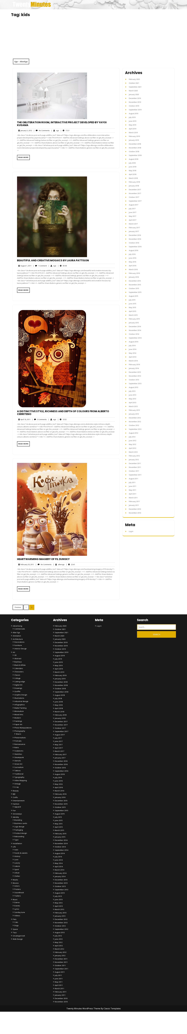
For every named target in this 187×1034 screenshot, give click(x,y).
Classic (17, 675)
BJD (14, 794)
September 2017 (135, 201)
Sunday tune (19, 912)
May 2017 (132, 216)
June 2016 (132, 258)
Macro (18, 734)
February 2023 (134, 79)
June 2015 (132, 303)
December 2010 (135, 509)
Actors (17, 886)
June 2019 (132, 121)
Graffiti (17, 691)
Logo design (19, 826)
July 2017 (132, 208)
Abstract (17, 658)
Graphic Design (20, 695)
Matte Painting (20, 708)
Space (15, 929)
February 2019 (134, 136)
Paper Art (18, 724)
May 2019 (132, 125)
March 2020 (133, 91)
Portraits (18, 741)
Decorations (19, 642)
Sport (16, 869)
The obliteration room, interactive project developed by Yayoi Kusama (62, 124)
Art (14, 652)
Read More (23, 157)
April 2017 (132, 220)
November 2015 (135, 284)
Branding (18, 820)
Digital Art (18, 685)
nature (17, 866)
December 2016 (135, 235)
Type (16, 840)
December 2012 (135, 418)
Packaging (18, 830)
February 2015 (134, 319)
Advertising (17, 626)
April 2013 (132, 402)
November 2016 (135, 239)
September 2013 (135, 383)
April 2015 (132, 311)
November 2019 (135, 102)
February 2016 (134, 273)
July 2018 (132, 163)
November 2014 (135, 330)
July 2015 (132, 300)
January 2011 (134, 505)
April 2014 (132, 357)
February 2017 (134, 227)
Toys (15, 932)
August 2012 (133, 433)
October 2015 (134, 288)
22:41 (70, 564)
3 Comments (39, 419)
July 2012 (132, 437)
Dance (17, 902)
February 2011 (134, 501)
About (57, 1024)
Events (17, 906)
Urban (17, 873)
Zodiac (17, 876)
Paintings (18, 721)
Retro (16, 747)
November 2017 (135, 193)
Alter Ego (16, 632)
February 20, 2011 (27, 564)
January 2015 (134, 323)
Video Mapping (20, 780)
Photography (19, 731)
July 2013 (132, 391)
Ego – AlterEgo (21, 61)
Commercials (19, 629)
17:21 (65, 130)
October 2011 (134, 471)
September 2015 (135, 292)
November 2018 (135, 148)
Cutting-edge (19, 681)
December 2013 (135, 372)
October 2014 (134, 334)
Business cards (20, 823)
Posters (17, 889)
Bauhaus (18, 662)
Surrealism (18, 767)
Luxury (17, 863)
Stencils (17, 761)
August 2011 (133, 478)
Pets (14, 919)
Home (57, 1017)
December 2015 (135, 281)
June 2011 (132, 486)
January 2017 (134, 231)
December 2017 (135, 189)
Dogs (16, 925)
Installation (17, 843)
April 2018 (132, 174)
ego (55, 130)
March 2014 (133, 361)
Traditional (18, 774)
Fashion (16, 804)
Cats (16, 922)
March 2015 (133, 315)
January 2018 (134, 186)
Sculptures (18, 751)
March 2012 (133, 452)
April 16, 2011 (25, 419)
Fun (14, 810)
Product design (20, 833)
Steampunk (19, 757)
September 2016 (135, 246)
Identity (16, 817)
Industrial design (21, 701)
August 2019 (133, 113)
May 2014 (132, 353)
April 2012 (132, 448)
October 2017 (134, 197)
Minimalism (19, 711)
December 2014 (135, 326)
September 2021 (135, 87)
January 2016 (134, 277)
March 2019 (133, 132)
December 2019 (135, 98)
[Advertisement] (93, 39)
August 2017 (133, 205)
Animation (17, 636)
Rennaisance (19, 744)
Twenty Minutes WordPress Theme (83, 1008)
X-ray (16, 787)
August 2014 (133, 342)
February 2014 (134, 364)
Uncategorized (19, 936)
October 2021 (134, 83)
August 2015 (133, 296)
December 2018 (135, 144)
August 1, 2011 (25, 265)
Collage (17, 678)
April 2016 (132, 265)
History (17, 856)
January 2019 (134, 140)
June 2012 (132, 440)
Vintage (17, 784)
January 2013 (134, 414)
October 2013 (134, 380)
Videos (17, 915)
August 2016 (133, 250)
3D (15, 655)
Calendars (18, 668)
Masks (15, 880)
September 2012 (135, 429)
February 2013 (134, 410)
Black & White (20, 665)
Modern (17, 718)
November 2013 (135, 376)
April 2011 (132, 494)
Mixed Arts (18, 714)
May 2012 (132, 444)
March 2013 (133, 406)
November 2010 (135, 513)
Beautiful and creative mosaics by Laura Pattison (53, 260)
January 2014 (134, 368)
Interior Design (20, 648)
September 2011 (135, 475)
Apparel (17, 807)
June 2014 (132, 349)
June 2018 (132, 167)
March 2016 (133, 269)
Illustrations (19, 698)
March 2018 (133, 178)
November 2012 (135, 421)
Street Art (18, 764)
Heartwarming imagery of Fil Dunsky (43, 559)
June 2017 (132, 212)
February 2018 (134, 182)
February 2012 (134, 456)
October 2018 (134, 151)
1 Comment (40, 265)
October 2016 (134, 243)
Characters (19, 672)
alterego (58, 564)
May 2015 (132, 307)
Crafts (15, 797)
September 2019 (135, 110)
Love (16, 859)
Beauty (16, 791)
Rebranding (19, 836)
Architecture (18, 639)
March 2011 (133, 497)
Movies (16, 883)
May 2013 (132, 399)
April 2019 (132, 129)
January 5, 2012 (26, 130)
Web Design (18, 939)
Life (14, 847)
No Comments (42, 130)
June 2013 (132, 395)
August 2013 (133, 387)
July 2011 (132, 482)
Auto (16, 850)
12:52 (62, 419)
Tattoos (17, 770)
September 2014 (135, 338)
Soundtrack (19, 892)
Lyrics (16, 909)
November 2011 (135, 467)
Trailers (17, 896)
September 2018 (135, 155)
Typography (19, 777)
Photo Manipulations (23, 728)
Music (15, 899)
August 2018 (133, 159)
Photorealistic (20, 737)
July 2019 (132, 117)
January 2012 (134, 459)
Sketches (18, 754)
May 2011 (132, 490)
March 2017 (133, 224)
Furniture (18, 645)
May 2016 (132, 262)
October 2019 (134, 106)
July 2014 (132, 345)
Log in (131, 531)
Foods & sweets (20, 853)
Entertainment (19, 800)
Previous (18, 607)
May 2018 (132, 170)
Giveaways (17, 814)
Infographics (19, 704)
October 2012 (134, 425)
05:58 (62, 265)
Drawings (18, 688)
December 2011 (135, 463)
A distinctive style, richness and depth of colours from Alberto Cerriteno (63, 412)
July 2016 (132, 254)
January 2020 (134, 94)
